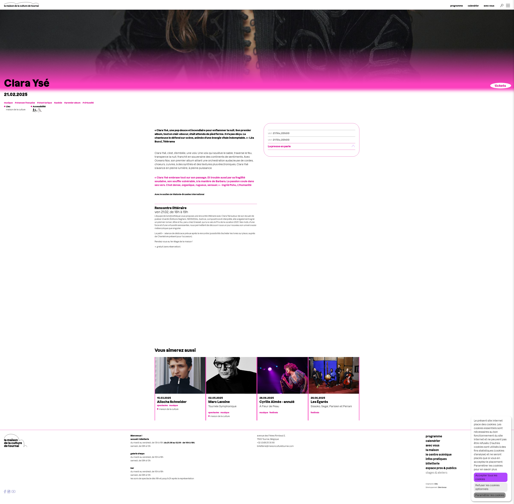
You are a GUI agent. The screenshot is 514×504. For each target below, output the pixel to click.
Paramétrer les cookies (489, 495)
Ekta (436, 484)
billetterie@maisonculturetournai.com (275, 446)
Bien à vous (442, 487)
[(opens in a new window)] (5, 491)
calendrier (473, 6)
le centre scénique (439, 454)
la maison (432, 450)
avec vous (489, 6)
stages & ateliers (436, 472)
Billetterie (433, 463)
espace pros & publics (441, 468)
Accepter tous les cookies (486, 477)
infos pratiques (436, 458)
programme (456, 6)
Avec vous (432, 445)
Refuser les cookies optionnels (487, 487)
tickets (500, 86)
